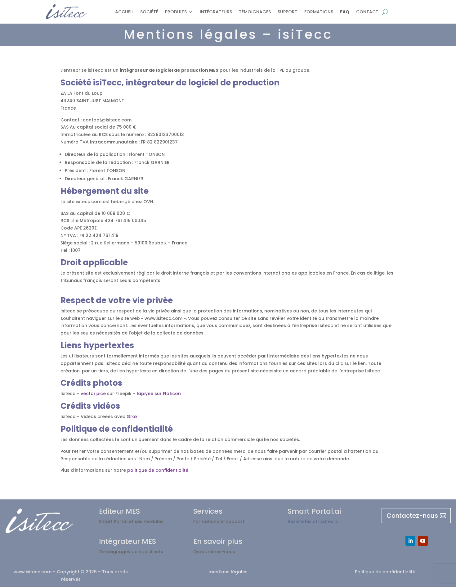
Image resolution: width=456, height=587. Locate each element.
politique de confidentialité (157, 470)
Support (287, 12)
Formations (318, 12)
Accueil (124, 12)
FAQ (345, 12)
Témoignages (255, 12)
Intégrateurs (216, 12)
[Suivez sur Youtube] (423, 541)
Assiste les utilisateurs (313, 521)
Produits (176, 12)
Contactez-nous (412, 515)
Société (149, 12)
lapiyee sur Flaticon (158, 393)
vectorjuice (93, 393)
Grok (132, 416)
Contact (367, 12)
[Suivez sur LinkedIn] (410, 541)
